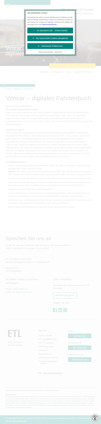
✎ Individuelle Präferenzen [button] (50, 46)
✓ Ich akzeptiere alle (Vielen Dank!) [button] (50, 30)
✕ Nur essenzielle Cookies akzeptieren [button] (50, 38)
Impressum (58, 52)
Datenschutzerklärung (49, 24)
